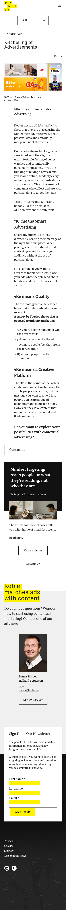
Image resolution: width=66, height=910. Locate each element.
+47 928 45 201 (33, 700)
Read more (16, 538)
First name (17, 779)
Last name (17, 788)
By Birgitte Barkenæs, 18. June (28, 494)
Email (14, 798)
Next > (58, 56)
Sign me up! (23, 812)
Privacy (8, 841)
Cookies (8, 846)
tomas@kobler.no (29, 690)
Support (9, 851)
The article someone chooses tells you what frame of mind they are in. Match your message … (32, 528)
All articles (33, 564)
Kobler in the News (15, 856)
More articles (33, 550)
